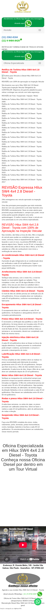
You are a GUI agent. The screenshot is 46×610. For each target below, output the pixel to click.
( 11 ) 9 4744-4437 (30, 594)
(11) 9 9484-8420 (11, 40)
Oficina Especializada (14, 63)
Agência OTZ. (18, 608)
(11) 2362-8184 (10, 37)
